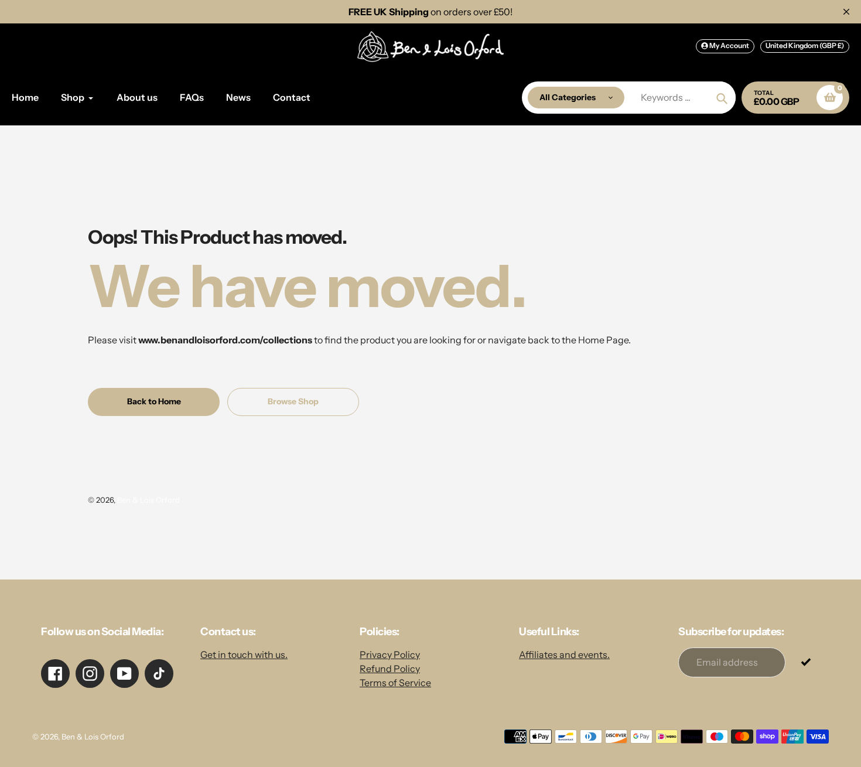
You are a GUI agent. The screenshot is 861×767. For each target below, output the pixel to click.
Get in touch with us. (244, 654)
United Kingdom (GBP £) (805, 45)
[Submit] (805, 661)
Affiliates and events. (564, 654)
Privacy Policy (390, 654)
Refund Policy (390, 668)
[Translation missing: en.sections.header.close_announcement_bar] (846, 12)
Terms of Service (395, 682)
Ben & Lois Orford (148, 499)
